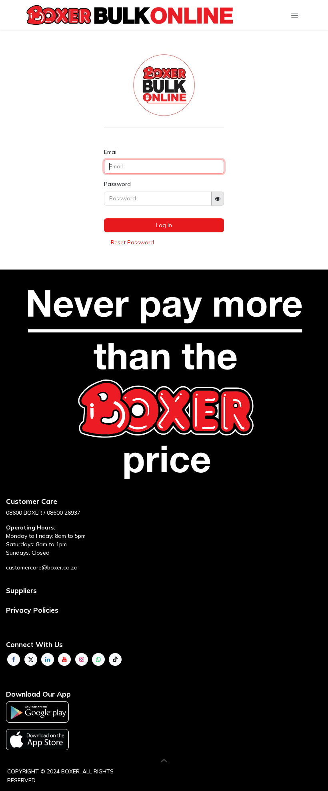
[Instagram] (81, 659)
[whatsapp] (98, 659)
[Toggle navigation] (294, 15)
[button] (164, 760)
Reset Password (132, 242)
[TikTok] (115, 659)
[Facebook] (13, 659)
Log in (164, 225)
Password (117, 184)
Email (111, 152)
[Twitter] (30, 659)
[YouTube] (64, 659)
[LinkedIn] (47, 659)
